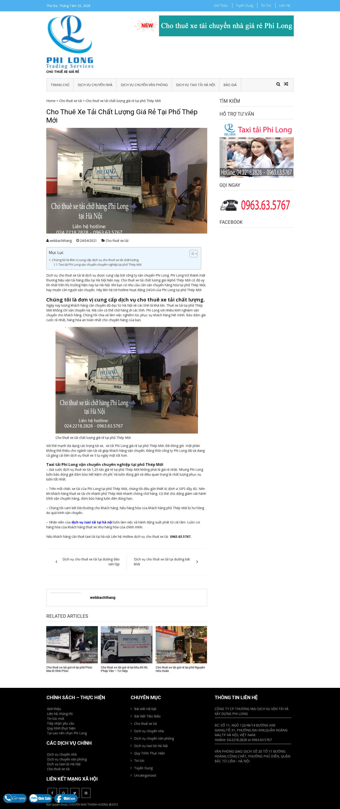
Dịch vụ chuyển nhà (95, 85)
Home (51, 100)
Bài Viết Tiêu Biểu (147, 716)
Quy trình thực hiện (61, 728)
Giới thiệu (221, 5)
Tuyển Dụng (244, 5)
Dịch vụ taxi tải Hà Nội (195, 85)
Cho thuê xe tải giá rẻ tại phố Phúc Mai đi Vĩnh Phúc (69, 669)
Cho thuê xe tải (70, 100)
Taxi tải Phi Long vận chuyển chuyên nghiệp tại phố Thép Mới (100, 265)
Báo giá (230, 85)
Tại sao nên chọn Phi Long (67, 733)
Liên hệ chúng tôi (60, 713)
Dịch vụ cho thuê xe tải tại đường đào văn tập (91, 561)
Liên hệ (284, 5)
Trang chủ (60, 85)
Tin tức (266, 5)
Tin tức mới (55, 718)
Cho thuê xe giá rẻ (62, 71)
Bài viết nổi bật (145, 709)
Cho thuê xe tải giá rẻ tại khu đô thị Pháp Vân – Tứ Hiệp (124, 669)
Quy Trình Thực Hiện (149, 753)
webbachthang (61, 240)
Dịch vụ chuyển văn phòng (144, 85)
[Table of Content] (193, 253)
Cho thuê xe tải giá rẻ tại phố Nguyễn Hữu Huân (180, 669)
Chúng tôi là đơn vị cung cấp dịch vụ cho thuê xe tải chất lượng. (95, 260)
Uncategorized (145, 775)
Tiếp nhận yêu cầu (60, 723)
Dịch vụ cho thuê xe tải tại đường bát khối (162, 561)
